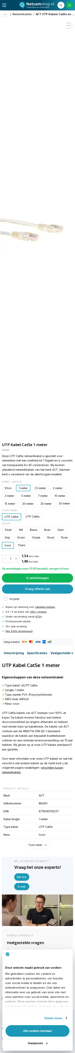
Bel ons (21, 877)
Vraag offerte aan (37, 589)
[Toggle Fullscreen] (69, 24)
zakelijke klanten (45, 606)
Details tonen (53, 1018)
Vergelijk (14, 598)
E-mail (21, 886)
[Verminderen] (5, 559)
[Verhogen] (16, 559)
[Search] (61, 5)
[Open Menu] (4, 5)
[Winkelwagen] (69, 5)
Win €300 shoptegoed (19, 631)
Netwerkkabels (22, 14)
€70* (38, 616)
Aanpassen (35, 1043)
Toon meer (35, 844)
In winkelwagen (37, 578)
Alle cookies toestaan (37, 1030)
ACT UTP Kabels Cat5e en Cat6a (55, 14)
